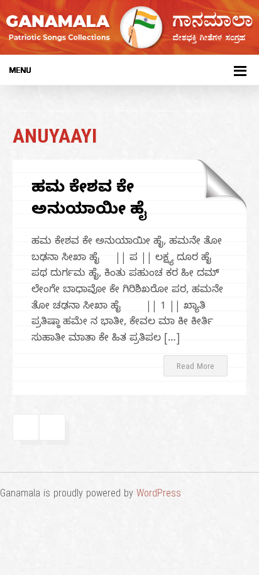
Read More (195, 367)
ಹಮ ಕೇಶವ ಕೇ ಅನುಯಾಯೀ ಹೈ (89, 200)
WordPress (158, 495)
